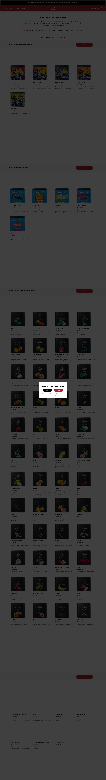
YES (59, 390)
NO (47, 390)
